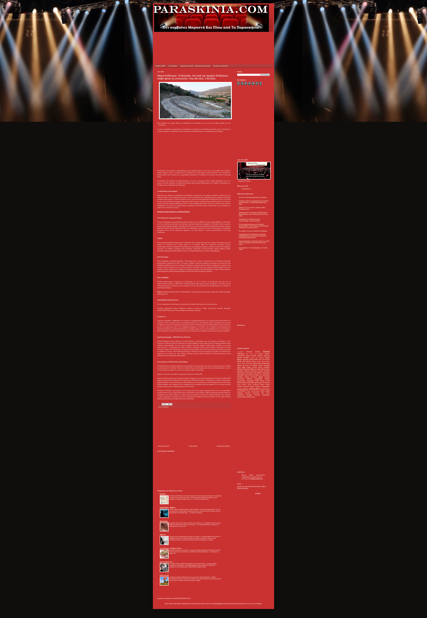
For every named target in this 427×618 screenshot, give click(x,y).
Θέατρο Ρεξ (248, 365)
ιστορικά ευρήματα (243, 386)
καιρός (252, 386)
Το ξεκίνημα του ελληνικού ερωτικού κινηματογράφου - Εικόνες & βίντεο (249, 220)
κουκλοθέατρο (241, 391)
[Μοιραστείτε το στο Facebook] (169, 404)
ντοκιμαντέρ (255, 393)
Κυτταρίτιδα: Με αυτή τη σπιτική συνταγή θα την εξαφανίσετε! (185, 523)
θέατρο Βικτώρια (252, 382)
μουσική (247, 393)
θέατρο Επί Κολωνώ (264, 382)
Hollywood (240, 354)
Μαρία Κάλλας (261, 369)
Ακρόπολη (266, 355)
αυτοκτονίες (253, 377)
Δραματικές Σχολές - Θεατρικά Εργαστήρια (195, 66)
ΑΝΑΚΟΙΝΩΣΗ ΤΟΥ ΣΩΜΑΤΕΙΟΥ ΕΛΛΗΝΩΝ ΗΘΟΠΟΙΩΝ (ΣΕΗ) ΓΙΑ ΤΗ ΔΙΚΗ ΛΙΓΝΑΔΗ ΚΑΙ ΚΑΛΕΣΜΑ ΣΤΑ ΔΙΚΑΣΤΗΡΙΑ (252, 236)
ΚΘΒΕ (243, 367)
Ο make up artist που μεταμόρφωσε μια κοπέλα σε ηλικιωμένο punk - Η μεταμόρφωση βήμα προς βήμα (254, 202)
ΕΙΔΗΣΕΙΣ (163, 494)
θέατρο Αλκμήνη (242, 382)
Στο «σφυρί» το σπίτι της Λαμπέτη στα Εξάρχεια (253, 231)
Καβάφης (249, 367)
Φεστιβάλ (240, 375)
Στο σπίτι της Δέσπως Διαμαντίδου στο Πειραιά (252, 197)
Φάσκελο (162, 535)
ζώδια (257, 381)
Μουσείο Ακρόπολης (250, 371)
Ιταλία (239, 367)
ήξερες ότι (258, 375)
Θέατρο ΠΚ (240, 365)
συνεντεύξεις (241, 397)
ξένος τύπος (265, 393)
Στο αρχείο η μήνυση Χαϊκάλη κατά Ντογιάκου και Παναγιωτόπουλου (187, 563)
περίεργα (249, 395)
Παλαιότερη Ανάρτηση (223, 446)
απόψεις (240, 377)
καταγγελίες (266, 386)
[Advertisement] (197, 37)
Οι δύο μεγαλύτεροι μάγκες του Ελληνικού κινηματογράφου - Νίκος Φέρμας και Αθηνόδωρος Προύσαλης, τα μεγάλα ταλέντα (254, 226)
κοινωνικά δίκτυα (264, 389)
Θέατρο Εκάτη (261, 361)
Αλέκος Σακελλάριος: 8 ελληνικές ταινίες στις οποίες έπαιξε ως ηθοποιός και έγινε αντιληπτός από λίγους (254, 242)
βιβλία (261, 377)
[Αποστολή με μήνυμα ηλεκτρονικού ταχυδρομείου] (163, 404)
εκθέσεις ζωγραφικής (255, 379)
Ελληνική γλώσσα (248, 359)
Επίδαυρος (166, 407)
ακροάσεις (266, 375)
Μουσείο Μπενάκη (264, 371)
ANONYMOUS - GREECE (167, 507)
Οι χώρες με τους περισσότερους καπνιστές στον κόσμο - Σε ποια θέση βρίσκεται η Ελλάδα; (194, 536)
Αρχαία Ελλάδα (243, 357)
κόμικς (262, 391)
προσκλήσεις (266, 395)
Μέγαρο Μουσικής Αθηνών (246, 369)
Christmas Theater (253, 352)
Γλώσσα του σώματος (257, 357)
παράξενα (240, 395)
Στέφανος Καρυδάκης (263, 373)
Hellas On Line (164, 575)
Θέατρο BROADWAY (264, 359)
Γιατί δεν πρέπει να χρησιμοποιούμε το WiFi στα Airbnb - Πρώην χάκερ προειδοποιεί (192, 509)
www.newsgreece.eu (166, 562)
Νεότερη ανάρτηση (163, 446)
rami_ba (249, 603)
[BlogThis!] (165, 404)
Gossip (266, 351)
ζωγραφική (250, 381)
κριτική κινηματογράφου (253, 391)
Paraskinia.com (246, 189)
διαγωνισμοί (240, 379)
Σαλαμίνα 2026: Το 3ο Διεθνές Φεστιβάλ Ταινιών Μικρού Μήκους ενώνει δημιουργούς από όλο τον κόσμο (253, 214)
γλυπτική (267, 377)
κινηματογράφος (243, 389)
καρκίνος (258, 386)
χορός (253, 397)
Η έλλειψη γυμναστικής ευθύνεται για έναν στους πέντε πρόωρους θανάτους (190, 577)
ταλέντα (248, 397)
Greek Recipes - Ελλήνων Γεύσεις (170, 548)
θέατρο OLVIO (265, 381)
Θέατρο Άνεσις (251, 361)
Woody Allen (253, 353)
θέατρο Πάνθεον (242, 384)
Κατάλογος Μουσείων (220, 66)
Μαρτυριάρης (164, 521)
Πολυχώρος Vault (250, 373)
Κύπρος (254, 367)
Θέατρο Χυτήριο (258, 365)
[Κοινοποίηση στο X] (167, 404)
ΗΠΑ (255, 359)
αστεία (246, 377)
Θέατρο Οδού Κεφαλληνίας (261, 363)
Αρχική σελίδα (160, 66)
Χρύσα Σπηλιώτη (249, 375)
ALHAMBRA (240, 351)
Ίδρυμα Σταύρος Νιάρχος (254, 355)
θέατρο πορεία (265, 384)
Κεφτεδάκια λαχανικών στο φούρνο (179, 550)
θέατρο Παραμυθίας (253, 384)
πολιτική (257, 395)
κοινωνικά (254, 389)
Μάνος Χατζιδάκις (264, 367)
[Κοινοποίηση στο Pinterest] (171, 404)
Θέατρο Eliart (241, 361)
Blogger (259, 603)
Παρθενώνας (241, 373)
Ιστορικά (267, 365)
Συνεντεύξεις (172, 66)
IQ (247, 353)
